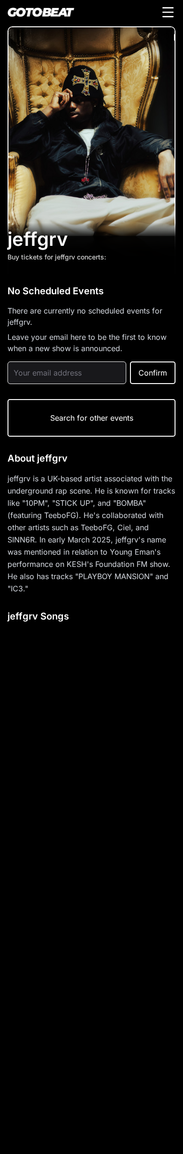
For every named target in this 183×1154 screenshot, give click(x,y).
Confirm (152, 372)
